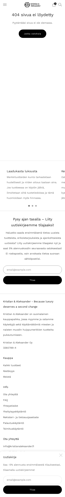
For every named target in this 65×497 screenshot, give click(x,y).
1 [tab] (29, 206)
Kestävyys (8, 371)
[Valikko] (5, 4)
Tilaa (32, 489)
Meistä (7, 376)
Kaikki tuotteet (12, 365)
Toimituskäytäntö (13, 428)
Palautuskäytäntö (13, 423)
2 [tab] (32, 206)
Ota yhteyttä (10, 394)
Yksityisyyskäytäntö (14, 411)
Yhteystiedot (10, 405)
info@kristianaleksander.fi (18, 446)
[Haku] (60, 4)
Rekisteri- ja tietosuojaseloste (21, 417)
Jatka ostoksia (32, 33)
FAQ (5, 400)
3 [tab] (36, 206)
